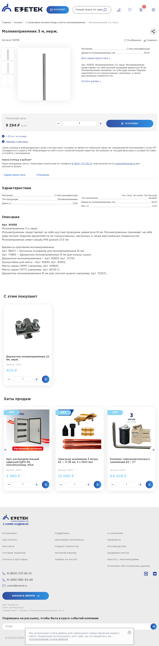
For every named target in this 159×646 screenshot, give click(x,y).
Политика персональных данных (128, 566)
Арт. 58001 (9, 251)
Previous (5, 450)
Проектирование (66, 553)
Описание (42, 175)
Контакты (8, 546)
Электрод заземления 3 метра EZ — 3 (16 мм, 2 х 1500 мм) (78, 460)
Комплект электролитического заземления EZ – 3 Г (130, 460)
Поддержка (62, 533)
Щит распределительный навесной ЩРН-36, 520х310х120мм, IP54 (22, 462)
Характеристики (14, 175)
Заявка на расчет (66, 559)
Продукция (9, 533)
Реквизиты (114, 540)
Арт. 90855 (42, 262)
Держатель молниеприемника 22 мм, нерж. (27, 358)
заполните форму (11, 166)
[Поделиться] (153, 31)
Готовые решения (13, 553)
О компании (115, 533)
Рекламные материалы (69, 540)
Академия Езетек (118, 553)
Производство (117, 546)
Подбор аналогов (67, 546)
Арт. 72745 (67, 258)
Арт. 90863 (50, 266)
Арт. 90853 (52, 258)
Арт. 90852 (58, 262)
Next (153, 450)
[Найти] (105, 10)
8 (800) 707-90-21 (82, 164)
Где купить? (10, 540)
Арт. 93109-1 (50, 270)
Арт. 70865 (9, 255)
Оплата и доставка (15, 559)
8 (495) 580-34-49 (20, 580)
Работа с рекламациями (123, 559)
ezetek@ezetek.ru (125, 164)
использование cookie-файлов (48, 639)
